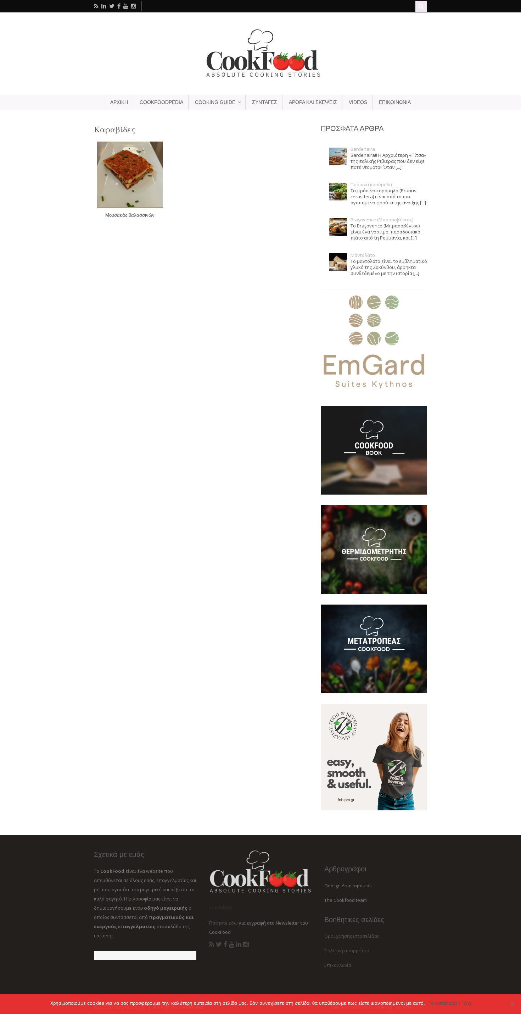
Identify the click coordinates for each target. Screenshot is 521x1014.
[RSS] (211, 944)
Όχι (467, 1003)
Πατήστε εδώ (223, 923)
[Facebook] (225, 944)
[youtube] (125, 6)
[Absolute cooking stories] (260, 77)
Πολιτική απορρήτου (346, 950)
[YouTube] (231, 944)
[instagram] (133, 6)
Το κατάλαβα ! (444, 1003)
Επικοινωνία (337, 965)
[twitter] (111, 6)
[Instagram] (245, 944)
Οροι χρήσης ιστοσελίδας (351, 936)
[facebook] (119, 6)
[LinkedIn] (238, 944)
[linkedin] (103, 6)
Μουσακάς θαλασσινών (130, 215)
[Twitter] (219, 944)
